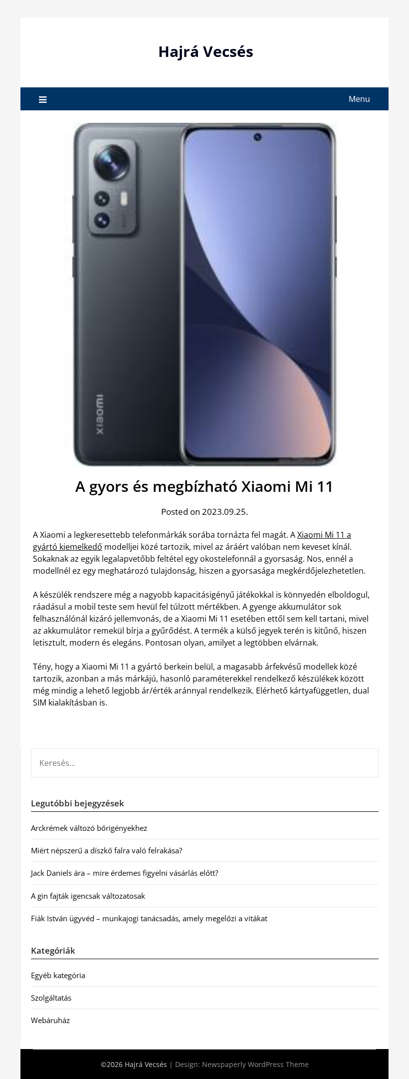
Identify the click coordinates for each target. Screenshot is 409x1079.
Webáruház (50, 1020)
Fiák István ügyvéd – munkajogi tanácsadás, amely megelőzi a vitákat (149, 918)
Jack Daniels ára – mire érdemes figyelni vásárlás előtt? (124, 873)
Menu (359, 98)
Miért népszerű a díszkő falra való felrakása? (106, 850)
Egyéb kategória (58, 975)
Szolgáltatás (51, 998)
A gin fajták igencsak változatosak (88, 896)
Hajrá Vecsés (205, 51)
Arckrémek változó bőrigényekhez (89, 828)
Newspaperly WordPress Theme (255, 1064)
